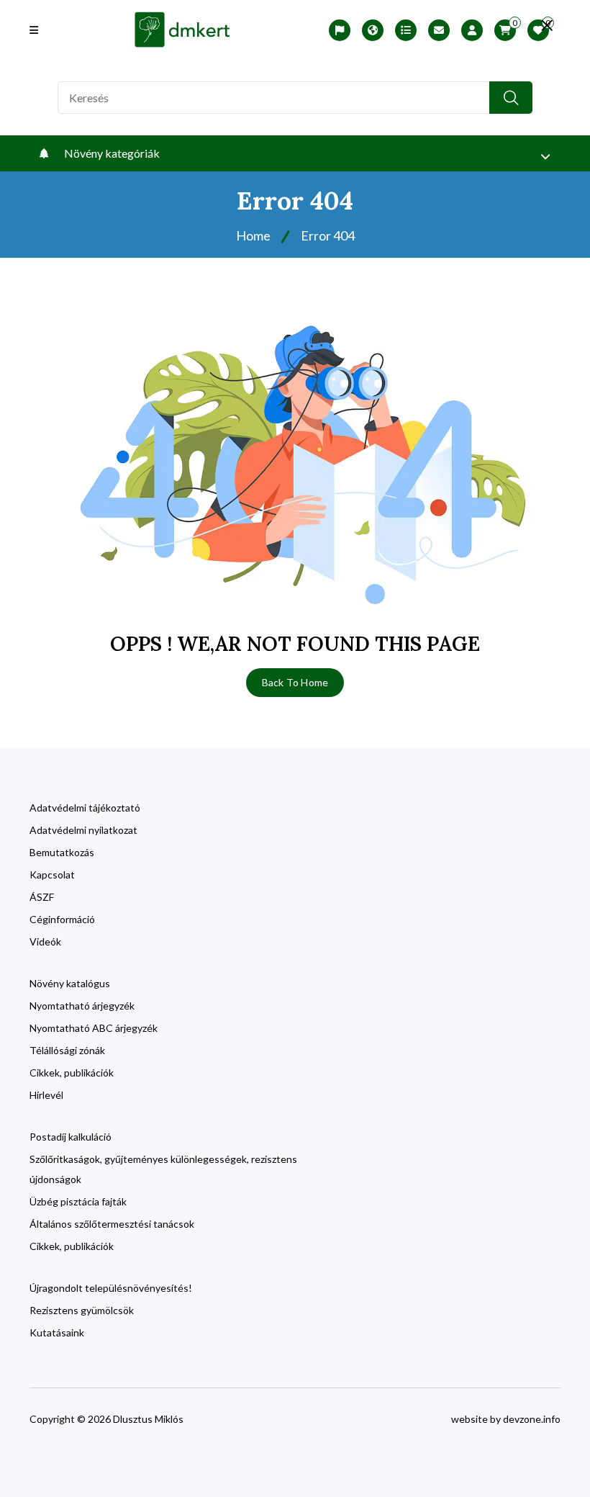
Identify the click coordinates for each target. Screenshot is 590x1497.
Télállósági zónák (67, 1050)
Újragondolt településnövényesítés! (111, 1288)
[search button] (510, 97)
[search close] (547, 25)
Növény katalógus (70, 983)
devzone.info (531, 1419)
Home (253, 235)
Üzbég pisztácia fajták (78, 1201)
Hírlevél (46, 1095)
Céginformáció (62, 919)
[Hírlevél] (439, 30)
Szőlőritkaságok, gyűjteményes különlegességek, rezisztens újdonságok (163, 1169)
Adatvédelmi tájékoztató (85, 807)
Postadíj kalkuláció (71, 1136)
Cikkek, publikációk (72, 1072)
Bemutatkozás (62, 852)
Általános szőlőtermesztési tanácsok (112, 1224)
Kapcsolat (52, 874)
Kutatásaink (57, 1332)
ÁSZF (42, 897)
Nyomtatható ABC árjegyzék (94, 1028)
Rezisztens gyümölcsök (82, 1310)
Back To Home (295, 682)
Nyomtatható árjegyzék (82, 1005)
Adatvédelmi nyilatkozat (83, 830)
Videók (45, 941)
